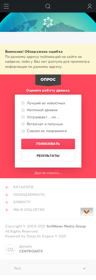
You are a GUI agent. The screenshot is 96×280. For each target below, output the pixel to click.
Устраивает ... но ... (42, 117)
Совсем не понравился (46, 131)
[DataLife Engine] (48, 22)
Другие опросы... (48, 173)
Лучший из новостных (45, 103)
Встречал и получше (44, 124)
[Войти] (89, 6)
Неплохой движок (42, 110)
